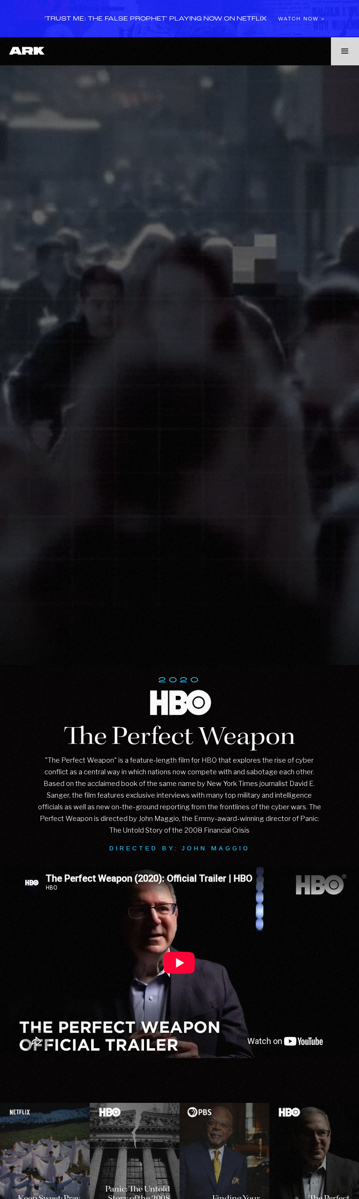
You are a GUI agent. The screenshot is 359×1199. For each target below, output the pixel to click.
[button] (345, 51)
